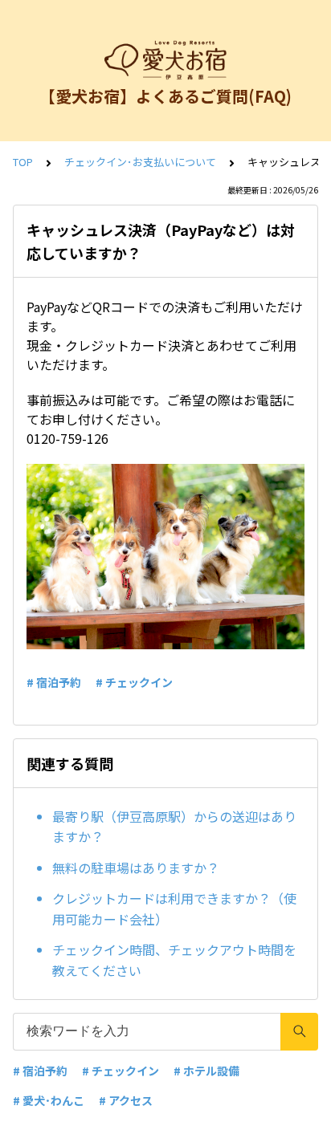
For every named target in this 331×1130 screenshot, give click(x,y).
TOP (23, 161)
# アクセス (126, 1100)
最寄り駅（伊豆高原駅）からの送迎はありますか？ (174, 827)
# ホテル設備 (206, 1071)
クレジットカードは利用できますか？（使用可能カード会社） (174, 908)
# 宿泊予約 (54, 682)
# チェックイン (134, 682)
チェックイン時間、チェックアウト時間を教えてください (174, 960)
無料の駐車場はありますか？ (135, 867)
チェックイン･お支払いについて (140, 161)
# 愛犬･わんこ (48, 1100)
